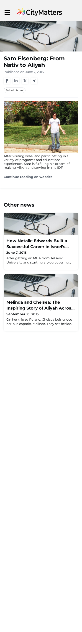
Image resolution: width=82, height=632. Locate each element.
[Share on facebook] (7, 81)
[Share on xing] (34, 81)
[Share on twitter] (25, 81)
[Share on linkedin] (16, 81)
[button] (7, 12)
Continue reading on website (28, 177)
